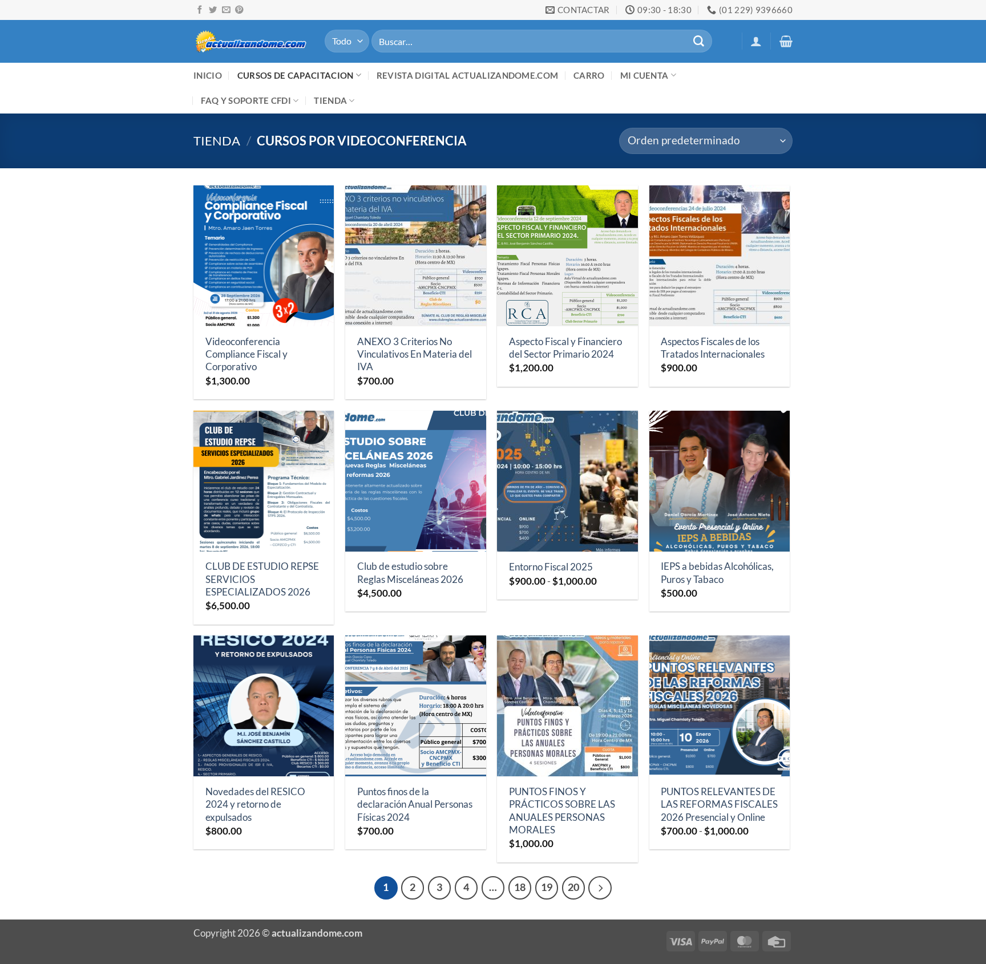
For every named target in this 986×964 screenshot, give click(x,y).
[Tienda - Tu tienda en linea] (250, 41)
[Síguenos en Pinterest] (239, 10)
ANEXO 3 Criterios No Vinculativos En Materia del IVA (414, 354)
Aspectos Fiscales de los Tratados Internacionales (713, 347)
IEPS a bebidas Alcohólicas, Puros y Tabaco (717, 572)
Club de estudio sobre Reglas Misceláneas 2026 (410, 572)
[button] (756, 41)
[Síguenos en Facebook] (200, 10)
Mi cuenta (644, 75)
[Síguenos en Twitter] (213, 10)
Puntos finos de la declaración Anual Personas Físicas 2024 (414, 804)
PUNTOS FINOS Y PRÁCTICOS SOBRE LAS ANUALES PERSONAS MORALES (562, 810)
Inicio (207, 75)
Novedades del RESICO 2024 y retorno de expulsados (255, 804)
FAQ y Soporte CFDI (246, 100)
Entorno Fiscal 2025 (551, 567)
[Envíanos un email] (226, 10)
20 (573, 887)
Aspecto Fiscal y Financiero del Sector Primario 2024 (565, 347)
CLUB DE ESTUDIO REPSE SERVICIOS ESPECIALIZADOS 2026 (262, 579)
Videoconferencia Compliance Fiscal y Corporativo (246, 354)
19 (546, 887)
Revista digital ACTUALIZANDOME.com (467, 75)
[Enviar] (698, 41)
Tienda (330, 100)
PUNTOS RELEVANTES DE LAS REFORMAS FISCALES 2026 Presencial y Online (719, 804)
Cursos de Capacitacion (295, 75)
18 (520, 887)
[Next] (599, 887)
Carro (589, 75)
